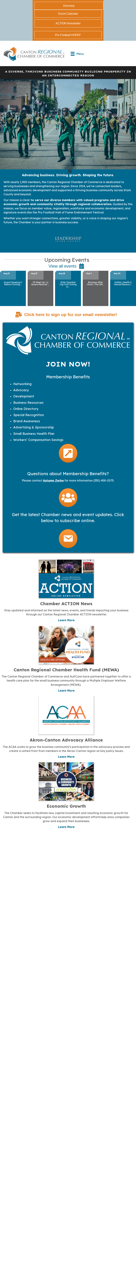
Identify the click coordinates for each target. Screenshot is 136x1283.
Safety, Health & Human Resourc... (123, 283)
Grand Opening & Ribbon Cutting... (13, 283)
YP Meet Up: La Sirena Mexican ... (40, 283)
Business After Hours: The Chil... (95, 283)
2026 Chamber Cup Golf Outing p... (68, 284)
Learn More (66, 620)
